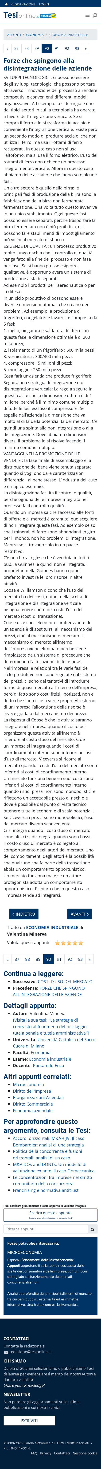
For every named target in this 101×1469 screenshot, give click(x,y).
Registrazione (23, 4)
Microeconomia (28, 1084)
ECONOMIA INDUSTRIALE (68, 34)
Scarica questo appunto (51, 1214)
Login (44, 4)
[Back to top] (92, 1460)
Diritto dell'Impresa (32, 1091)
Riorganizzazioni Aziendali (38, 1097)
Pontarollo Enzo (48, 1065)
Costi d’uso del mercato (65, 981)
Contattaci (62, 1453)
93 (77, 48)
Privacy (45, 1453)
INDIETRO (25, 914)
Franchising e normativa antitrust (45, 1190)
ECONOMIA (35, 34)
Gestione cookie (85, 1453)
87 (16, 48)
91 (57, 48)
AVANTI (78, 914)
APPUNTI (14, 34)
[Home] (39, 15)
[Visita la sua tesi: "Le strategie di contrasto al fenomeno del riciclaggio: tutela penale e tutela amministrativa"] (51, 1026)
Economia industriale (50, 1059)
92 (67, 48)
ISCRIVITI (29, 1420)
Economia (40, 1052)
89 (37, 48)
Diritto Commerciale (33, 1104)
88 (26, 48)
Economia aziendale (33, 1110)
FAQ (34, 1453)
